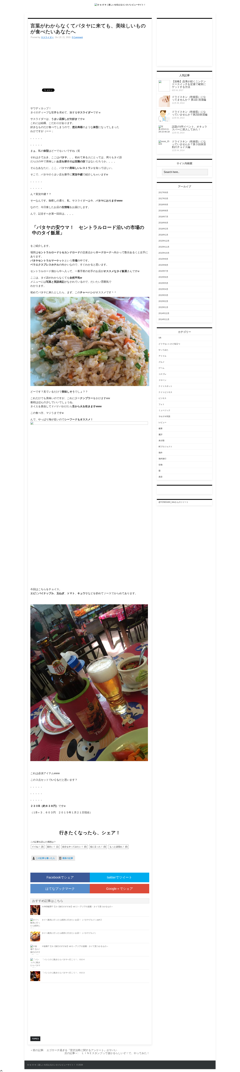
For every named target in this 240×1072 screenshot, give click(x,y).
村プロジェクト (165, 446)
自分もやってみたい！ (74, 847)
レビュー (162, 422)
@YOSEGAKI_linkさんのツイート (173, 502)
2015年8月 (163, 265)
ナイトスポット (165, 386)
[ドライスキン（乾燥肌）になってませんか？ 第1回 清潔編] (164, 106)
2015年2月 (163, 301)
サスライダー (47, 37)
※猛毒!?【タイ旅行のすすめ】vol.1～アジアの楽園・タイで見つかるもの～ (75, 946)
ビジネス (162, 398)
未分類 (161, 440)
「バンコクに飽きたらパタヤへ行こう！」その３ (63, 973)
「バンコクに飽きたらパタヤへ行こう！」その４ (63, 959)
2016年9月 (163, 204)
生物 (160, 465)
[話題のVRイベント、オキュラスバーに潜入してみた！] (164, 132)
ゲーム (161, 368)
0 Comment (77, 37)
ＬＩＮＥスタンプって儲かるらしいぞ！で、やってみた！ (105, 1053)
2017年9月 (163, 192)
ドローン (162, 380)
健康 (160, 428)
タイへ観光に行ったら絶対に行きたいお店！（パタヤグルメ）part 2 (72, 920)
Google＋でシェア (119, 888)
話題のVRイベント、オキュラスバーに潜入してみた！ (189, 128)
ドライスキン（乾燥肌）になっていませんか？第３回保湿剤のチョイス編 (189, 144)
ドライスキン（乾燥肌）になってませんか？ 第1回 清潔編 (189, 98)
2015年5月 (163, 283)
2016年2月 (163, 229)
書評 (160, 434)
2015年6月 (163, 277)
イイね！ (37, 847)
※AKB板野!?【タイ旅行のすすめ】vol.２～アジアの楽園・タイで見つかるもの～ (77, 906)
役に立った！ (98, 847)
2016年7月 (163, 217)
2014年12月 (164, 313)
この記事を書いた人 (45, 858)
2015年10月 (164, 253)
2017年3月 (163, 198)
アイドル (162, 356)
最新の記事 (67, 858)
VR (160, 338)
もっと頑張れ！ (119, 847)
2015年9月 (163, 259)
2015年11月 (164, 247)
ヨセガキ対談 (164, 416)
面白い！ (53, 847)
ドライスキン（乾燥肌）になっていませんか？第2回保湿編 (189, 113)
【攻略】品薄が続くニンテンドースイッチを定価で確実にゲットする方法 (189, 84)
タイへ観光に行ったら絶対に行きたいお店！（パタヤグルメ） (69, 933)
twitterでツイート (119, 877)
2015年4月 (163, 289)
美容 (160, 477)
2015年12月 (164, 241)
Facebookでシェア (60, 877)
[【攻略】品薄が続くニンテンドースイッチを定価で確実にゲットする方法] (164, 91)
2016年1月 (163, 235)
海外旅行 (162, 459)
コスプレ (162, 374)
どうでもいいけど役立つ (169, 344)
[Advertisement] (89, 65)
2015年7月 (163, 271)
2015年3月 (163, 295)
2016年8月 (163, 211)
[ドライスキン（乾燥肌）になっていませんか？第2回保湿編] (164, 121)
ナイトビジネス (165, 392)
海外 (160, 452)
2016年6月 (163, 223)
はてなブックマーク (60, 888)
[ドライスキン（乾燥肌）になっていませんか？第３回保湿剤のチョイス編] (164, 144)
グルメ (161, 362)
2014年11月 (164, 319)
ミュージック (164, 410)
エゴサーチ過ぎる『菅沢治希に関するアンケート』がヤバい (73, 1050)
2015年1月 (163, 307)
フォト (161, 404)
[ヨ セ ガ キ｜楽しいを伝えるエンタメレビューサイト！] (120, 5)
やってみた (163, 350)
